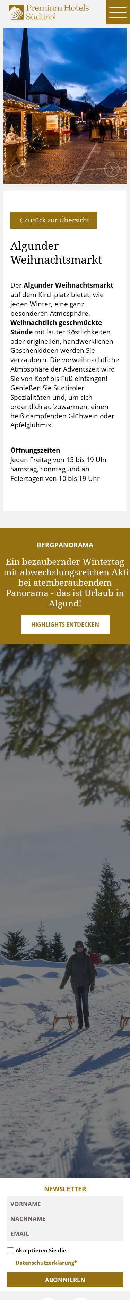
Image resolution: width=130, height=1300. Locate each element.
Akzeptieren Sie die (46, 1256)
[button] (118, 12)
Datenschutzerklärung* (46, 1262)
